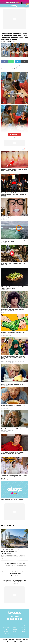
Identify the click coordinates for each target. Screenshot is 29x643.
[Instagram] (11, 619)
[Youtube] (18, 619)
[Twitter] (13, 619)
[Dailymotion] (21, 619)
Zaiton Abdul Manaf (7, 41)
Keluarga (3, 30)
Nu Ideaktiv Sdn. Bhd (13, 641)
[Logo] (14, 5)
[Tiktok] (16, 619)
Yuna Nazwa (3, 553)
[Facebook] (8, 619)
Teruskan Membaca (14, 134)
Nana (12, 566)
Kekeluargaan (9, 30)
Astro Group (23, 641)
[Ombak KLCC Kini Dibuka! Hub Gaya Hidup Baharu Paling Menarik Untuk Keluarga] (14, 538)
